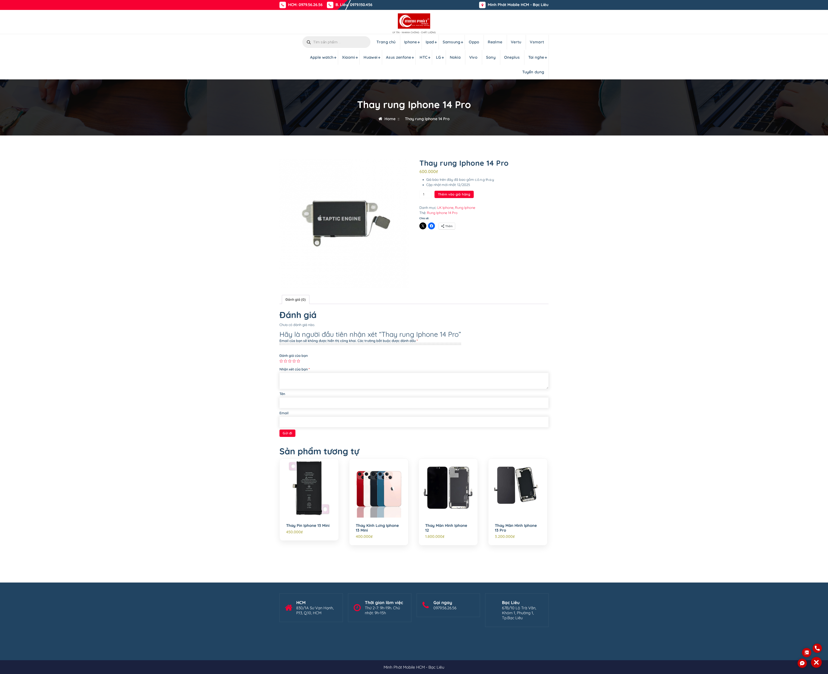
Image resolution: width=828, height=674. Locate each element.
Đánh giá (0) (295, 299)
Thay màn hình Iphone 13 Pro (516, 527)
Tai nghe (536, 57)
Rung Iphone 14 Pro (442, 213)
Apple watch (321, 57)
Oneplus (512, 57)
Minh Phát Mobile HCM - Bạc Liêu (518, 4)
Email (284, 413)
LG (438, 57)
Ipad (430, 41)
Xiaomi (348, 57)
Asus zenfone (398, 57)
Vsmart (537, 41)
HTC (423, 57)
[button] (816, 662)
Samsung (451, 41)
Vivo (473, 57)
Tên (282, 394)
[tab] (295, 299)
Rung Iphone (465, 207)
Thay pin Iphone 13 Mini (307, 525)
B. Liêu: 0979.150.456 (354, 4)
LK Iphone (445, 207)
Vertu (516, 41)
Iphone (410, 41)
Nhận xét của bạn (294, 369)
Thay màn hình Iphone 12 (446, 527)
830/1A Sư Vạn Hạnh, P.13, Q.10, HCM (315, 610)
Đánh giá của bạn (293, 355)
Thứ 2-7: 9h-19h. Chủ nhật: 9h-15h (382, 610)
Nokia (455, 57)
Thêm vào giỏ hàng (454, 194)
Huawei (370, 57)
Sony (491, 57)
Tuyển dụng (533, 71)
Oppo (474, 41)
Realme (495, 41)
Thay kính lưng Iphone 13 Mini (377, 527)
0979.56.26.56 (444, 607)
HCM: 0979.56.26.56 (305, 4)
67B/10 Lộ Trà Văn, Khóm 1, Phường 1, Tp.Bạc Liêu (519, 612)
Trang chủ (385, 41)
